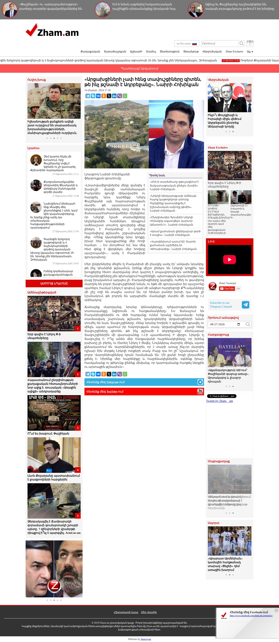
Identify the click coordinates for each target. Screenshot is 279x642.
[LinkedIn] (114, 96)
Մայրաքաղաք (219, 461)
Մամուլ (151, 51)
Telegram (112, 382)
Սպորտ (213, 523)
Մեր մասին (149, 612)
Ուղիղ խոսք (37, 79)
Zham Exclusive (234, 51)
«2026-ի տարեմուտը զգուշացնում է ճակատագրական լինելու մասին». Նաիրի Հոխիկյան (174, 185)
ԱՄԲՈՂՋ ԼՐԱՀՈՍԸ (54, 283)
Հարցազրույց (218, 334)
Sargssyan (146, 639)
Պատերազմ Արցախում (139, 68)
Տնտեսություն (170, 51)
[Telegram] (87, 96)
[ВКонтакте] (98, 96)
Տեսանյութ (191, 51)
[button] (31, 109)
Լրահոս (33, 148)
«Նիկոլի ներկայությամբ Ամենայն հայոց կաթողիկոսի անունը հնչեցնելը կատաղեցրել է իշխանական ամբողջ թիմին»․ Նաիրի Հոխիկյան (173, 203)
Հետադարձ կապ (126, 612)
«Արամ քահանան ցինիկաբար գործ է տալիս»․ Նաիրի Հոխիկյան (175, 233)
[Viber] (119, 96)
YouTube (111, 391)
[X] (109, 96)
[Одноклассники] (103, 96)
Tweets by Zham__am (219, 401)
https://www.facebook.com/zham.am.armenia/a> (251, 615)
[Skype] (93, 96)
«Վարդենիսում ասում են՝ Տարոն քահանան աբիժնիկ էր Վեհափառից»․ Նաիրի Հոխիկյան (173, 245)
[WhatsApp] (125, 96)
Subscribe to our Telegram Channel (221, 304)
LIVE (211, 241)
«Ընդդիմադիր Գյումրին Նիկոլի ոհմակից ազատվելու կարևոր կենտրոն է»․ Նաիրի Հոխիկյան (171, 221)
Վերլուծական (212, 51)
